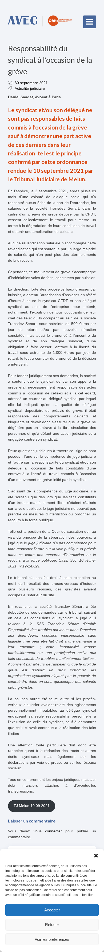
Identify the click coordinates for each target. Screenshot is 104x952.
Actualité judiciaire (30, 88)
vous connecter (48, 831)
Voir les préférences (52, 939)
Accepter (52, 910)
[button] (96, 855)
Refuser (52, 924)
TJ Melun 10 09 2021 (32, 806)
